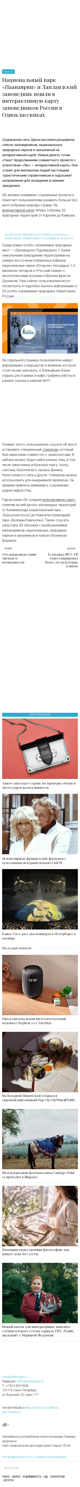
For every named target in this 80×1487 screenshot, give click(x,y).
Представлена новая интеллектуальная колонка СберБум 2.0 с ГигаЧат (34, 1021)
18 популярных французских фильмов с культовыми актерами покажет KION (34, 860)
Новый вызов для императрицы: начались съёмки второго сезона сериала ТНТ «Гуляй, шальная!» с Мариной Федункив (38, 1330)
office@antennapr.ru (30, 1381)
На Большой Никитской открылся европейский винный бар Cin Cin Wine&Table (38, 1098)
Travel (8, 71)
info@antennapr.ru (14, 1377)
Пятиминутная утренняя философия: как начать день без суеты (35, 1251)
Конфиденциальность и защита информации (34, 1456)
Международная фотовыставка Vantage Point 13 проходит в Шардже (38, 1174)
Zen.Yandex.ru (11, 1412)
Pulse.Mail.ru (49, 1407)
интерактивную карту (58, 500)
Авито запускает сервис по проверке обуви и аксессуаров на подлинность (39, 785)
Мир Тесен (32, 1407)
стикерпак (50, 450)
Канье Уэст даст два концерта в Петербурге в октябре (39, 936)
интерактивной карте (18, 210)
